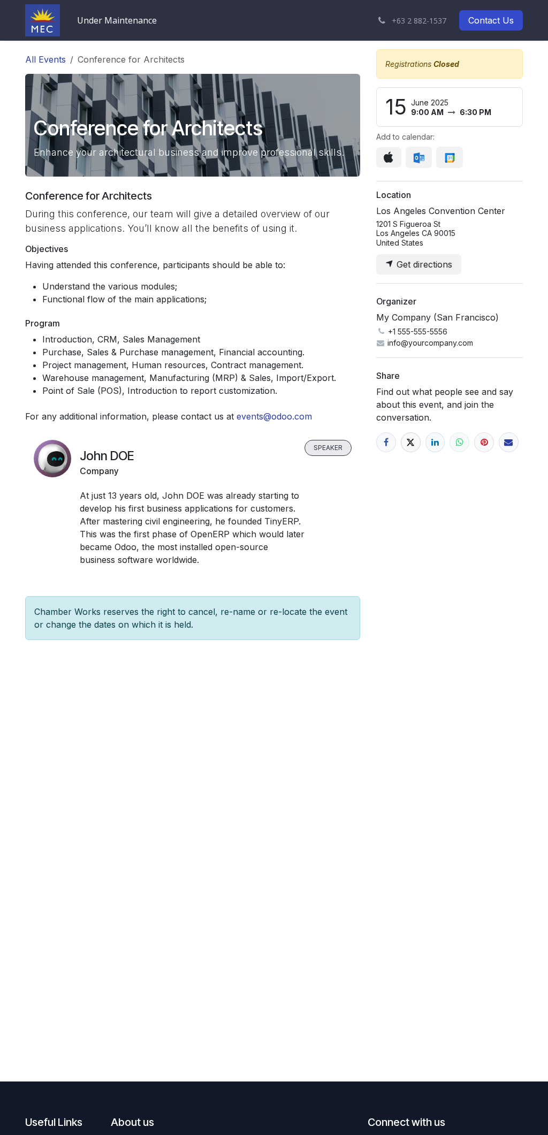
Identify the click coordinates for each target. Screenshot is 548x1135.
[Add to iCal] (388, 157)
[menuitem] (117, 20)
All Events (45, 59)
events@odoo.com (274, 416)
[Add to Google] (449, 157)
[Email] (509, 442)
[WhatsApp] (459, 442)
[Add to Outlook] (419, 157)
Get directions (423, 264)
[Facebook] (386, 442)
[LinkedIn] (435, 442)
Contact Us (491, 20)
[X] (411, 442)
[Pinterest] (484, 442)
